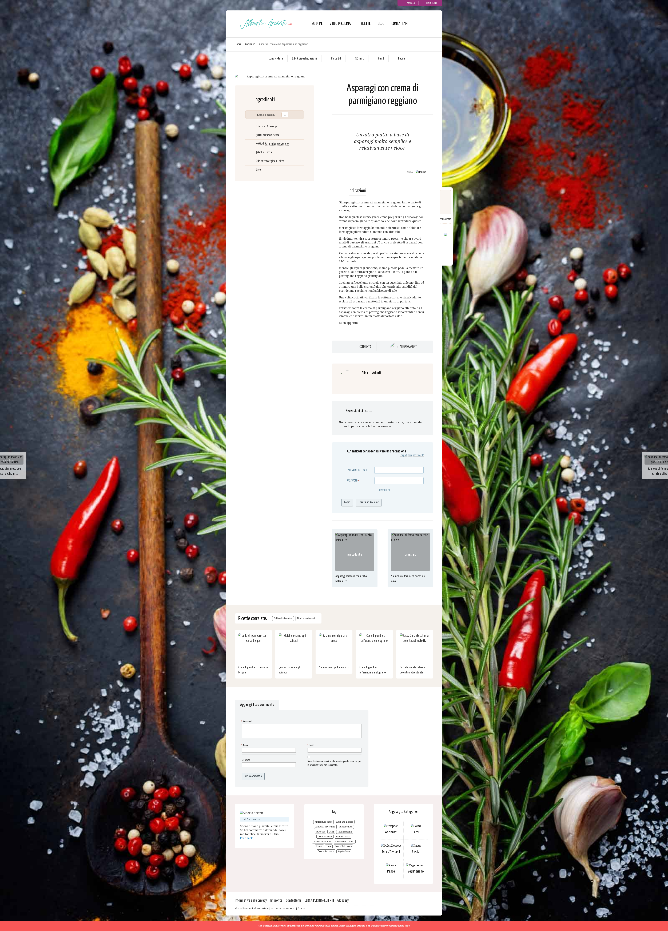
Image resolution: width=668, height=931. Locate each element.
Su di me (317, 24)
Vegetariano (344, 851)
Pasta (416, 852)
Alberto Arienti (409, 346)
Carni (415, 832)
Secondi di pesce (326, 851)
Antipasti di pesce (344, 822)
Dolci (331, 832)
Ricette (365, 24)
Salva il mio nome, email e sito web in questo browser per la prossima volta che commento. (334, 763)
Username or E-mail (357, 470)
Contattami (399, 24)
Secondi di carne (343, 846)
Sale (258, 169)
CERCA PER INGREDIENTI (319, 900)
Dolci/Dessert (391, 852)
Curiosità (320, 832)
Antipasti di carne (323, 822)
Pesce (391, 871)
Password (352, 480)
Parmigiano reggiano (277, 143)
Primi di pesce (343, 836)
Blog (381, 24)
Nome (245, 745)
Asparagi (272, 126)
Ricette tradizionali (306, 618)
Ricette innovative (322, 841)
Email (310, 745)
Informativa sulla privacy (251, 900)
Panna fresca (272, 135)
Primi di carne (325, 836)
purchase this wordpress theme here (390, 925)
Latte (269, 152)
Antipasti (250, 44)
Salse (328, 846)
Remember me (384, 490)
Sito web (246, 760)
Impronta (276, 900)
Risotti (319, 846)
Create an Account (369, 502)
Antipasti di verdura (283, 618)
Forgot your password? (412, 455)
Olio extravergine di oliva (270, 161)
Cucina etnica (345, 827)
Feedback (246, 838)
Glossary (343, 900)
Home (238, 44)
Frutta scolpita (345, 832)
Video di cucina (340, 24)
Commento (365, 346)
